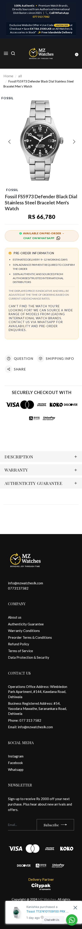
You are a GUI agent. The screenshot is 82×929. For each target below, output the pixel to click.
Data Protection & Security (28, 657)
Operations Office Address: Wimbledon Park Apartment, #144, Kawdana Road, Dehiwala (37, 692)
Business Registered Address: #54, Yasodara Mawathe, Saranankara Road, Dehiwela (37, 708)
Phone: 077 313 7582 (24, 720)
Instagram (15, 756)
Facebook (15, 763)
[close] (75, 908)
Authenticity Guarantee (26, 624)
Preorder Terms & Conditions (30, 637)
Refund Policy (18, 644)
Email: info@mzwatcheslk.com (30, 727)
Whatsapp (15, 769)
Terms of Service (20, 651)
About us (14, 617)
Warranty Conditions (24, 631)
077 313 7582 (41, 16)
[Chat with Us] (71, 920)
